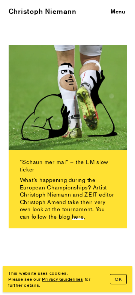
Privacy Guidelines (62, 279)
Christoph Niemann (42, 11)
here (78, 216)
